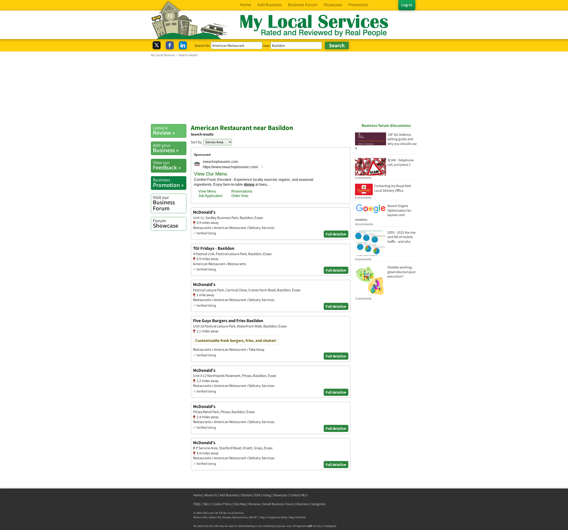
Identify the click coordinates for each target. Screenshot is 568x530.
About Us (210, 495)
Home (197, 495)
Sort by (196, 142)
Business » (166, 148)
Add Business (229, 495)
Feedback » (167, 165)
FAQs (197, 504)
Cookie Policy (222, 504)
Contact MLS (298, 495)
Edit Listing (262, 495)
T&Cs (206, 504)
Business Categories (311, 504)
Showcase (165, 223)
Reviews (254, 504)
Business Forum (164, 203)
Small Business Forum (278, 504)
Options (246, 495)
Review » (164, 130)
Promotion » (168, 183)
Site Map (240, 504)
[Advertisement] (284, 90)
